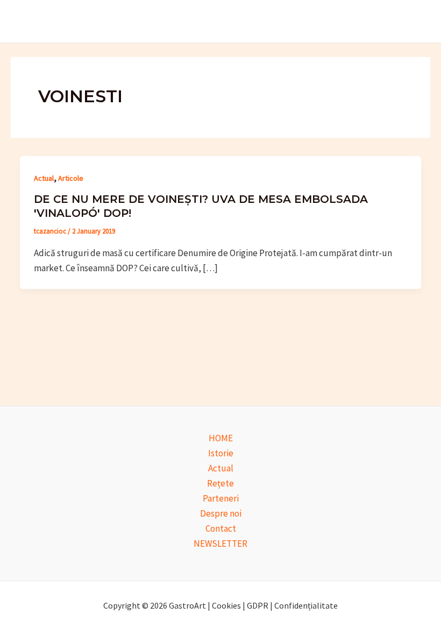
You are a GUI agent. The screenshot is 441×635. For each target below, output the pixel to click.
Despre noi (220, 513)
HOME (221, 438)
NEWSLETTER (220, 543)
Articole (70, 178)
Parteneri (221, 498)
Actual (44, 178)
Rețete (220, 483)
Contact (220, 528)
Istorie (220, 453)
